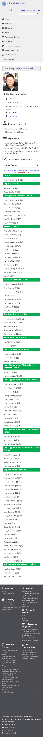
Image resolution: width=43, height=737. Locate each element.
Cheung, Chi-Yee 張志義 (13, 489)
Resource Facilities (12, 50)
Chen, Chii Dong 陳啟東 (13, 204)
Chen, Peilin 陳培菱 (11, 392)
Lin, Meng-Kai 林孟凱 (12, 466)
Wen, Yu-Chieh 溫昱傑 (12, 303)
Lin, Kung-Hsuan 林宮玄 (13, 299)
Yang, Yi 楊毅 (9, 276)
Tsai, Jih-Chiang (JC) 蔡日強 (14, 269)
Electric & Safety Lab (8, 692)
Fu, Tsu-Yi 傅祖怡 (10, 407)
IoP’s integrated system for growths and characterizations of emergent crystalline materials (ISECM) (11, 672)
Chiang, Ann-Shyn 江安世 (13, 396)
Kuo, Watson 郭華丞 (11, 414)
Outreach (8, 41)
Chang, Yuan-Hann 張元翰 (13, 180)
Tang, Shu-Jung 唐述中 (12, 422)
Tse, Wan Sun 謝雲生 (11, 538)
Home (7, 19)
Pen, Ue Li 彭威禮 (10, 372)
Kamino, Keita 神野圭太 (13, 462)
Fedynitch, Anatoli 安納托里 (14, 319)
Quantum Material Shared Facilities (10, 666)
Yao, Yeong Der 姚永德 (12, 549)
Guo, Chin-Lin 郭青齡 (12, 288)
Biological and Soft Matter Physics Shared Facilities (10, 662)
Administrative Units (8, 609)
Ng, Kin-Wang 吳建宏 (12, 261)
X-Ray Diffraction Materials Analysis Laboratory (10, 678)
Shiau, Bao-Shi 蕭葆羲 (12, 527)
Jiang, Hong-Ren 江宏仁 (12, 436)
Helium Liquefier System (9, 690)
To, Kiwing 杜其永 (11, 534)
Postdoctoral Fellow (8, 605)
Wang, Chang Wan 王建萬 (13, 546)
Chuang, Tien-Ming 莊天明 (13, 284)
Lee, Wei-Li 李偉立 (11, 250)
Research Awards (7, 596)
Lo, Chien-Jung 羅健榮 (12, 257)
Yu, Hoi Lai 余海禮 (11, 557)
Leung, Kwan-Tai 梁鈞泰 (13, 516)
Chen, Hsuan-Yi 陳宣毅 (12, 388)
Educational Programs (13, 46)
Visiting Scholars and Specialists (11, 607)
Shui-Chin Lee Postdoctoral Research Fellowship (30, 658)
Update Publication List (24, 170)
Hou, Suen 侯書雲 (10, 239)
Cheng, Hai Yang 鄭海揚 (13, 486)
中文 (10, 10)
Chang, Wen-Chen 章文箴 (13, 231)
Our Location (20, 10)
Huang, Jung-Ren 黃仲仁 (13, 354)
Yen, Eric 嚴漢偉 (10, 346)
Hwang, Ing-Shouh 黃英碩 (13, 242)
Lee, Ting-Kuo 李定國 (12, 512)
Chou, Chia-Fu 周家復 (12, 192)
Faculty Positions (27, 650)
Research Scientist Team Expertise (9, 651)
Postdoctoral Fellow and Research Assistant (29, 653)
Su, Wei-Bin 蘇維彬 (11, 188)
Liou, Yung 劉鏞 (10, 523)
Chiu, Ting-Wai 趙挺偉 (12, 493)
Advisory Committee (8, 594)
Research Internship (28, 638)
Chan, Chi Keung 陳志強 (13, 474)
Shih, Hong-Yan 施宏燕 (12, 334)
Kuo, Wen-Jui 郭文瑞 (11, 440)
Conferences (26, 616)
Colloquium (25, 620)
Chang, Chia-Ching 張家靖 (13, 384)
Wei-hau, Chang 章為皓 (12, 444)
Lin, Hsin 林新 (9, 296)
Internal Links (9, 59)
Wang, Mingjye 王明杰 (12, 426)
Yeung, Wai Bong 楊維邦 (13, 553)
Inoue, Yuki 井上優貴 (11, 459)
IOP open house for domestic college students (31, 635)
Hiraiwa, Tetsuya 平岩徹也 (13, 292)
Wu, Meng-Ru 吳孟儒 (12, 307)
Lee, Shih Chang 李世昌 (12, 508)
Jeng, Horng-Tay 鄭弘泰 (12, 411)
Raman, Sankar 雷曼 (11, 362)
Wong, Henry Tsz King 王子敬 (15, 215)
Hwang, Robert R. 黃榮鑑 (13, 501)
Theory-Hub (25, 606)
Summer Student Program (30, 640)
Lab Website (12, 116)
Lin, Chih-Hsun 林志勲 (12, 342)
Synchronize (35, 170)
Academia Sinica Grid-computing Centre (8, 658)
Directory (8, 28)
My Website (12, 113)
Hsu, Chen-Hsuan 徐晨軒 (13, 323)
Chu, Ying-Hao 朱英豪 (12, 403)
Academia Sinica (33, 10)
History (4, 591)
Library (4, 654)
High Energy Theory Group (30, 596)
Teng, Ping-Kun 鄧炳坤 (12, 531)
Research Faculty (7, 603)
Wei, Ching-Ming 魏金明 (13, 376)
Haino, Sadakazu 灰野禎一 (13, 235)
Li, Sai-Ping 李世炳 (11, 519)
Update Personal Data (9, 170)
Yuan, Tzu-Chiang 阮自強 (13, 561)
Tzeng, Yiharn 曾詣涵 (11, 542)
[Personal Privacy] (10, 733)
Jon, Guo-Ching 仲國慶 (12, 569)
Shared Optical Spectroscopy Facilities (10, 682)
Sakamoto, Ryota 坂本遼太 (13, 330)
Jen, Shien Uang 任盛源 (12, 504)
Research (8, 32)
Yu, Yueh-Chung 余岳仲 (12, 576)
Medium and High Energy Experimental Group (30, 599)
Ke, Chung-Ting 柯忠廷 (12, 326)
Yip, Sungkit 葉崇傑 (11, 223)
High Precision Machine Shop (10, 685)
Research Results (27, 591)
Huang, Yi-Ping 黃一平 (12, 455)
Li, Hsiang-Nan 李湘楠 (12, 211)
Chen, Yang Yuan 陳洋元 (13, 482)
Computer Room (7, 688)
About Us (8, 24)
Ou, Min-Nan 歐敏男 (11, 358)
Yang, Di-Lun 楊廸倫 (11, 311)
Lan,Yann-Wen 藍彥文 (12, 418)
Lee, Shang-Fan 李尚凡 (12, 246)
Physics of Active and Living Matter (30, 603)
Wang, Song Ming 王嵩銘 (13, 272)
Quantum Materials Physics (30, 594)
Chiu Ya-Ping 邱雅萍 (11, 399)
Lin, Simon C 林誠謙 (11, 573)
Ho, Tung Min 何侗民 (12, 497)
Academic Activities (12, 37)
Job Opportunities (11, 55)
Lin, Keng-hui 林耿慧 (11, 253)
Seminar (24, 618)
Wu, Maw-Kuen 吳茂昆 (12, 219)
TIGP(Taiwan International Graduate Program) (30, 631)
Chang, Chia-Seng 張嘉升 (13, 478)
